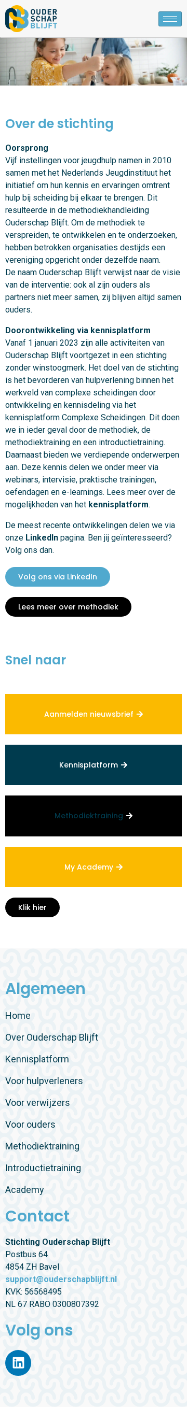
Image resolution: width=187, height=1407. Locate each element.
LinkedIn (42, 538)
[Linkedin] (18, 1363)
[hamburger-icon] (170, 18)
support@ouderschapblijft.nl (61, 1279)
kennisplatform (118, 504)
